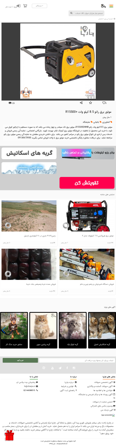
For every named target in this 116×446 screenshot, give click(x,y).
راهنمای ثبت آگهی (67, 390)
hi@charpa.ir (29, 386)
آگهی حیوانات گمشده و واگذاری (100, 386)
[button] (4, 330)
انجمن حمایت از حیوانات (103, 401)
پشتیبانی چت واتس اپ (25, 382)
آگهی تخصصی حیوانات (103, 382)
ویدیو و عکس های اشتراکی (102, 406)
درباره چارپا (69, 382)
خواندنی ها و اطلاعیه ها (103, 390)
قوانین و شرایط (67, 386)
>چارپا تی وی (108, 19)
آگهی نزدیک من (107, 410)
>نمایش (101, 19)
